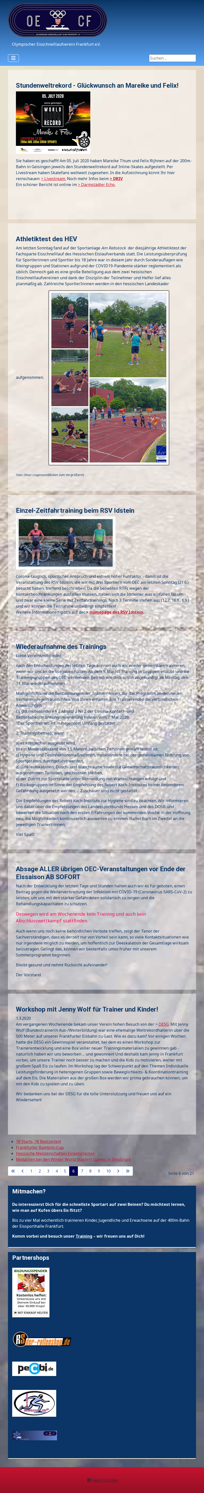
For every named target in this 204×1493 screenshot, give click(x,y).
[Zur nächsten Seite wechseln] (118, 1171)
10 (108, 1171)
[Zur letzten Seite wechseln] (127, 1171)
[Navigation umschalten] (13, 58)
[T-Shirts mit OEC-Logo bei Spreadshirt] (34, 1435)
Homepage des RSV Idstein (116, 612)
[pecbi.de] (34, 1368)
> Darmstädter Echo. (96, 184)
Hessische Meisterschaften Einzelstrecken (55, 1153)
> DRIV (116, 178)
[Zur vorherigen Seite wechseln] (22, 1171)
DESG (163, 1024)
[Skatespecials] (34, 1403)
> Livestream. (53, 178)
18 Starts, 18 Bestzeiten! (38, 1141)
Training (84, 1236)
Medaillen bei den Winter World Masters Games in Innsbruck (73, 1159)
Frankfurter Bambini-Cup (40, 1147)
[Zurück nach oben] (195, 1484)
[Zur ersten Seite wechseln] (13, 1171)
